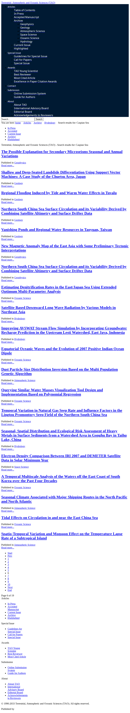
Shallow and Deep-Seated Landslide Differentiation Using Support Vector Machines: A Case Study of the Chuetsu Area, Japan (60, 174)
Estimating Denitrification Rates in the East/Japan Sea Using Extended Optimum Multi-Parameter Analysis (58, 289)
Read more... (7, 165)
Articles (27, 122)
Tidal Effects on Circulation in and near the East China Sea (49, 518)
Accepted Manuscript (13, 608)
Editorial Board (15, 692)
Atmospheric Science (24, 380)
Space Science (21, 467)
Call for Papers (15, 634)
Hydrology (49, 122)
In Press (12, 128)
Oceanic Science (22, 298)
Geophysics (20, 162)
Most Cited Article (17, 656)
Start (10, 553)
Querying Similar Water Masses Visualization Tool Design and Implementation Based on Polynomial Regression (52, 392)
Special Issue (14, 637)
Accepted (12, 131)
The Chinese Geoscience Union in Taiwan (36, 709)
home (18, 122)
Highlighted (14, 139)
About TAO (14, 684)
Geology (18, 183)
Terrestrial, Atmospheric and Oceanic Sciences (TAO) (28, 2)
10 (9, 584)
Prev (10, 556)
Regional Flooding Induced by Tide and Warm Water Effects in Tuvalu (59, 193)
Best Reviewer (15, 653)
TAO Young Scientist (14, 649)
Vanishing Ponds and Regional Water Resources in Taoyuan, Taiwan (56, 230)
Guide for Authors (17, 673)
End (10, 590)
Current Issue (14, 133)
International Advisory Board (16, 688)
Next (10, 587)
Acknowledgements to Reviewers (18, 697)
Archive (38, 122)
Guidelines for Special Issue (15, 630)
